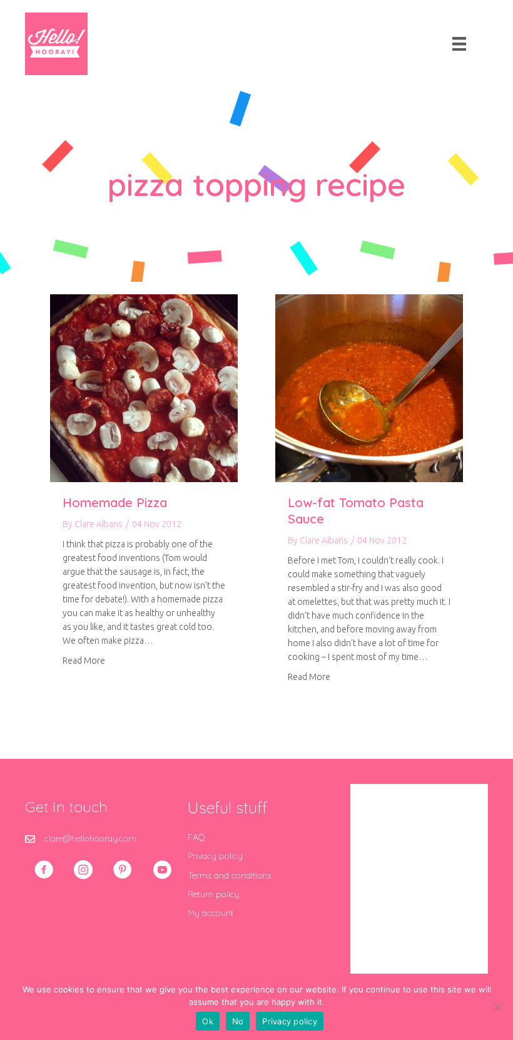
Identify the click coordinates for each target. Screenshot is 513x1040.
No (238, 1021)
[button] (44, 869)
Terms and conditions (229, 875)
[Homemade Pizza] (144, 387)
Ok (207, 1021)
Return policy (214, 894)
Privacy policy (215, 856)
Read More (84, 660)
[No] (497, 1007)
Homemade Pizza (115, 502)
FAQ (196, 837)
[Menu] (459, 43)
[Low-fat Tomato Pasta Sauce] (369, 387)
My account (210, 913)
